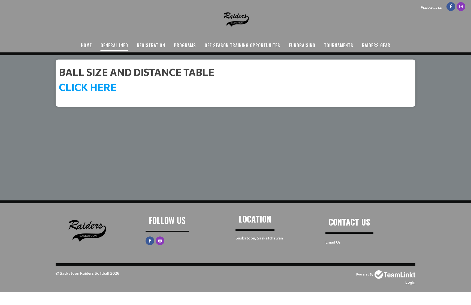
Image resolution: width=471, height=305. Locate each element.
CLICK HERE (88, 87)
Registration (151, 45)
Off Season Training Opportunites (242, 45)
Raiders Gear (376, 45)
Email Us (333, 242)
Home (86, 45)
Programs (185, 45)
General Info (114, 45)
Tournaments (338, 45)
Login (410, 282)
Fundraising (302, 45)
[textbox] (235, 79)
